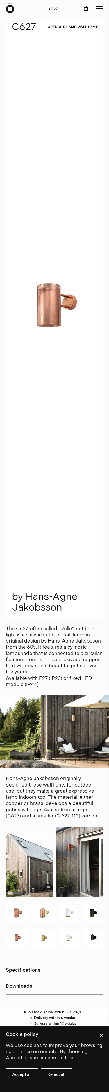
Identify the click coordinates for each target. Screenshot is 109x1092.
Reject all (56, 1074)
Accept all (22, 1074)
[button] (100, 9)
